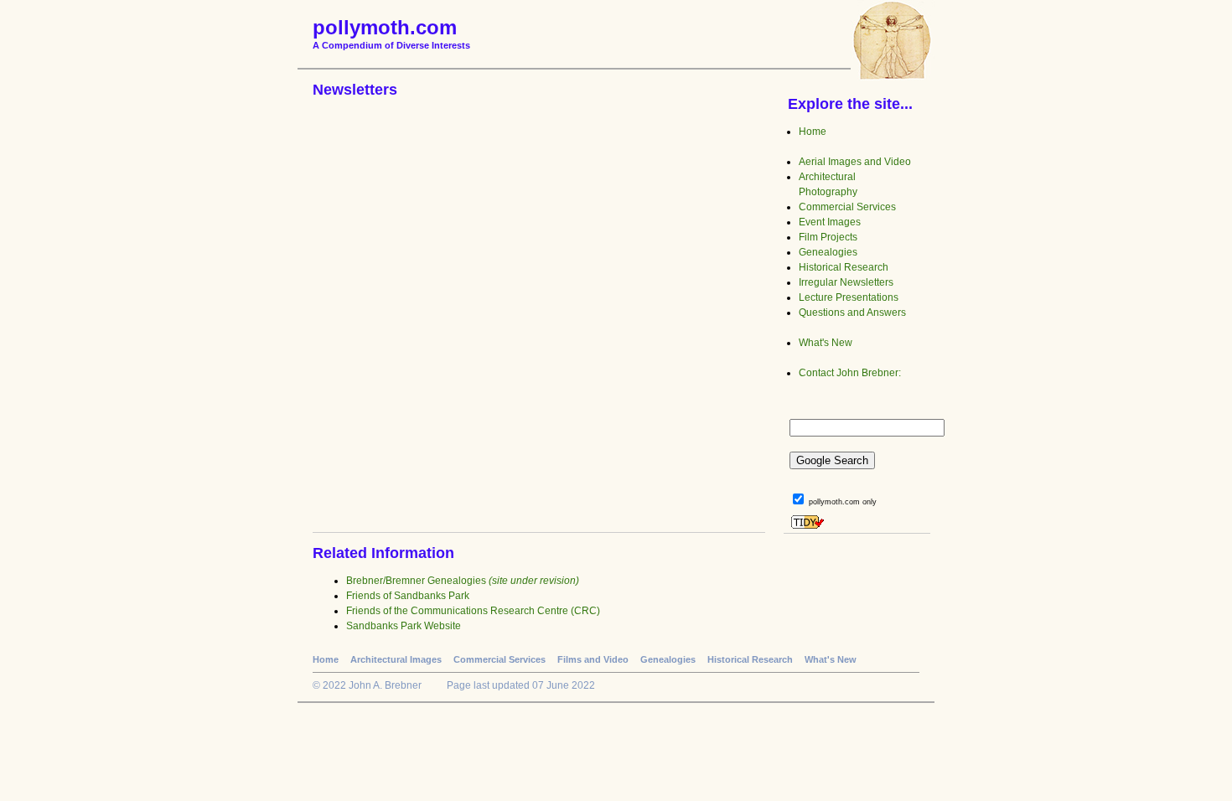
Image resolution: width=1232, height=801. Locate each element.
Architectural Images (396, 659)
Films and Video (593, 659)
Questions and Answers (852, 312)
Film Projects (828, 237)
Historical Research (843, 267)
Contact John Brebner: (850, 373)
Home (812, 131)
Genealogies (828, 252)
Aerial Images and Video (855, 162)
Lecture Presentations (848, 297)
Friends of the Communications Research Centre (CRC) (473, 611)
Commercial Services (847, 207)
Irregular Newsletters (846, 282)
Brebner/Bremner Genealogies (462, 581)
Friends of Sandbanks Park (407, 596)
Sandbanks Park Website (403, 626)
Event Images (830, 222)
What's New (825, 343)
